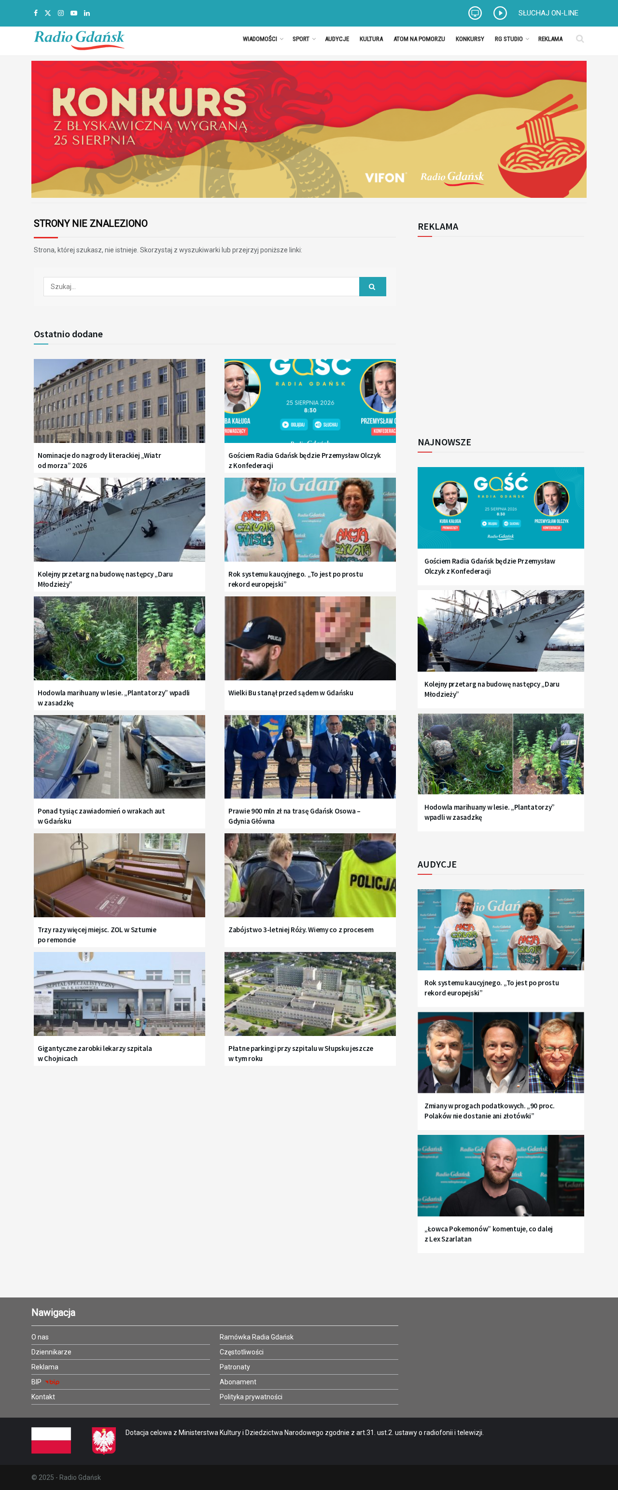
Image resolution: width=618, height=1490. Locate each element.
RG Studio (509, 38)
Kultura (371, 38)
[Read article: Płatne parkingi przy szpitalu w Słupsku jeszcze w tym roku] (310, 1000)
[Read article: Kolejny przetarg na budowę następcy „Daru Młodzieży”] (119, 526)
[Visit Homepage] (79, 38)
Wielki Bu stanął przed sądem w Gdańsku (290, 692)
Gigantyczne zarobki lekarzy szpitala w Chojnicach (95, 1053)
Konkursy (470, 38)
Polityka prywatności (251, 1397)
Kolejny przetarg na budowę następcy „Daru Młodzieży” (105, 579)
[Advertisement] (497, 331)
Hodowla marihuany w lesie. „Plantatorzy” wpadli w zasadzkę (114, 697)
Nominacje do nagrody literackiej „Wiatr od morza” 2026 (99, 460)
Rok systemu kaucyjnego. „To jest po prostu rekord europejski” (295, 579)
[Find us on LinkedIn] (87, 13)
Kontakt (43, 1397)
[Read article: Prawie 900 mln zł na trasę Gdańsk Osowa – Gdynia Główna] (310, 763)
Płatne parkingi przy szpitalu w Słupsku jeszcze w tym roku (300, 1053)
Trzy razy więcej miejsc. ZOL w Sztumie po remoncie (97, 934)
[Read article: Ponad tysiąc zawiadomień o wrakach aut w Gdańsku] (119, 763)
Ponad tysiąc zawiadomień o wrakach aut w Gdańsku (101, 816)
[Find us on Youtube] (73, 13)
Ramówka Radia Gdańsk (257, 1337)
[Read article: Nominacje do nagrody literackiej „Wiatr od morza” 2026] (119, 407)
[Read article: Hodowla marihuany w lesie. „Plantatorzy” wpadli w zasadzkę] (119, 644)
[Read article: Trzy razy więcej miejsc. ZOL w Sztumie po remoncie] (119, 881)
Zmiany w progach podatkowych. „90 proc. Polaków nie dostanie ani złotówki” (489, 1110)
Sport (301, 38)
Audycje (337, 38)
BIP (37, 1382)
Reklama (550, 38)
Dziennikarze (51, 1352)
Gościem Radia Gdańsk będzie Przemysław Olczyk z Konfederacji (304, 460)
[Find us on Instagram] (61, 13)
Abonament (238, 1382)
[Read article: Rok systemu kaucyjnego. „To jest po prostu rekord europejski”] (310, 526)
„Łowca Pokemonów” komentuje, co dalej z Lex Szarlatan (488, 1233)
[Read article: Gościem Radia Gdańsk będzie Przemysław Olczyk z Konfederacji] (310, 407)
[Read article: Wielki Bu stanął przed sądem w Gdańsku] (310, 644)
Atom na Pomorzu (419, 38)
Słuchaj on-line (548, 13)
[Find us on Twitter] (47, 13)
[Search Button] (580, 39)
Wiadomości (260, 38)
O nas (40, 1337)
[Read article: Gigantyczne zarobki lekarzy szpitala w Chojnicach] (119, 1000)
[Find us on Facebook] (36, 13)
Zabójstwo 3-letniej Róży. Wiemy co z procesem (301, 929)
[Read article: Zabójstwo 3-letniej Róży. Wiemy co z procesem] (310, 881)
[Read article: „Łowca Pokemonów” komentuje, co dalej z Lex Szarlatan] (501, 1181)
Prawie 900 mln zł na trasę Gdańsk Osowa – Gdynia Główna (294, 816)
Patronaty (235, 1367)
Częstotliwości (242, 1352)
